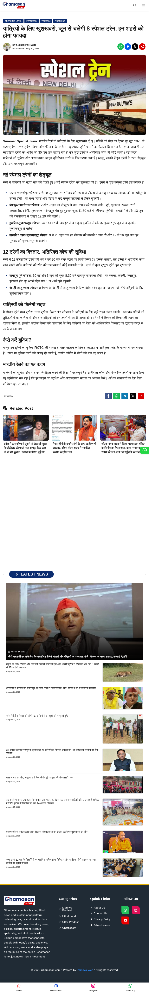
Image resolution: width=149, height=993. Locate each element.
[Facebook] (120, 46)
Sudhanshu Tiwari (26, 44)
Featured (31, 21)
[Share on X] (133, 396)
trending (60, 21)
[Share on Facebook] (108, 396)
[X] (135, 46)
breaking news (13, 21)
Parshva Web (85, 969)
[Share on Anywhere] (141, 396)
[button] (134, 5)
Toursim (46, 21)
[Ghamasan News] (14, 5)
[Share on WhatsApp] (116, 396)
